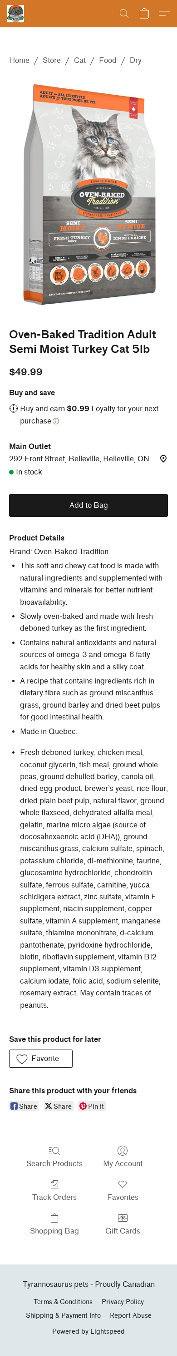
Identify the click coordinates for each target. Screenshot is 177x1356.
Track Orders (54, 1197)
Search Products (54, 1163)
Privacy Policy (123, 1302)
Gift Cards (122, 1231)
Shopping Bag (54, 1231)
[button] (16, 13)
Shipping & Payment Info (63, 1316)
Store (52, 60)
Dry (136, 60)
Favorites (122, 1197)
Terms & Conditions (63, 1302)
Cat (80, 60)
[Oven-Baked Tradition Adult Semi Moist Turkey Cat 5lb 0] (88, 195)
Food (108, 60)
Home (19, 60)
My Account (123, 1163)
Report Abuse (131, 1316)
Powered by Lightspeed (88, 1332)
